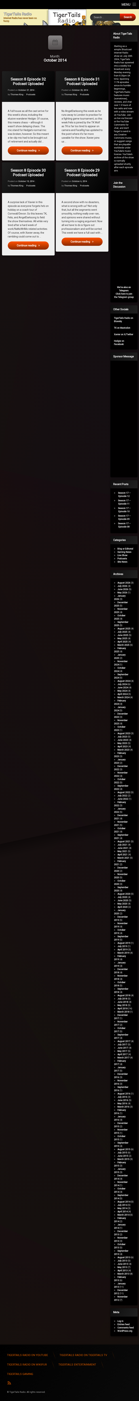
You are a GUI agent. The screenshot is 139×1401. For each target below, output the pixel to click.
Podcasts (30, 94)
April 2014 (122, 1211)
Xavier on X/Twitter (123, 334)
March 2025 (123, 645)
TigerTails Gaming (20, 1374)
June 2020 (122, 900)
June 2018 (122, 1002)
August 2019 (123, 943)
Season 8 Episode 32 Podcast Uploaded (28, 81)
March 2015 (123, 1159)
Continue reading (33, 150)
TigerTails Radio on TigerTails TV (83, 1355)
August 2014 (123, 1201)
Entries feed (123, 1324)
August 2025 (123, 628)
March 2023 (123, 750)
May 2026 (122, 592)
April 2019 (122, 949)
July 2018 (122, 998)
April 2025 (122, 641)
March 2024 (123, 697)
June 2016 (122, 1100)
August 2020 (123, 894)
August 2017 (123, 1041)
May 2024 (122, 691)
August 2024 (123, 681)
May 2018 (122, 1005)
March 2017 (123, 1057)
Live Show (122, 555)
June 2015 (122, 1156)
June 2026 (122, 589)
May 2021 (122, 851)
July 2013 (122, 1260)
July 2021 (122, 845)
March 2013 (123, 1274)
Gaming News (124, 552)
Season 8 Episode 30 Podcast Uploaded (28, 172)
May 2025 (122, 638)
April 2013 (122, 1270)
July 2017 (122, 1044)
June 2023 (122, 740)
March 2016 (123, 1107)
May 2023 (122, 743)
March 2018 (123, 1012)
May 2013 (122, 1267)
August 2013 (123, 1257)
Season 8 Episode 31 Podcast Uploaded (82, 81)
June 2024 (122, 687)
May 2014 (122, 1208)
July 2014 (122, 1205)
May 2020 (122, 903)
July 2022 (122, 795)
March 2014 (123, 1215)
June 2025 (122, 635)
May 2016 (122, 1103)
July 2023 (122, 736)
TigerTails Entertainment (77, 1364)
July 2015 (122, 1152)
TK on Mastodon (122, 328)
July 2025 (122, 632)
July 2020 (122, 897)
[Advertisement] (126, 418)
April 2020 (122, 907)
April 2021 (122, 854)
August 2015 (123, 1149)
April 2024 (122, 694)
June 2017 (122, 1048)
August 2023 (123, 733)
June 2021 (122, 848)
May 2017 (122, 1051)
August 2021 (123, 841)
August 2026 (123, 583)
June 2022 (122, 799)
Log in (120, 1321)
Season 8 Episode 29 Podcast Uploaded (82, 172)
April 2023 (122, 746)
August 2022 (123, 792)
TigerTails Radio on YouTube (27, 1355)
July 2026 (122, 586)
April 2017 (122, 1054)
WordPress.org (124, 1331)
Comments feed (125, 1327)
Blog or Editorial (125, 548)
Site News (122, 562)
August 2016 (123, 1093)
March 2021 (123, 858)
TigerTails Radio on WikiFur (27, 1364)
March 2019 (123, 953)
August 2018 (123, 995)
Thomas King (16, 94)
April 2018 (122, 1008)
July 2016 (122, 1097)
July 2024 (122, 684)
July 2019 (122, 946)
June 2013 (122, 1264)
